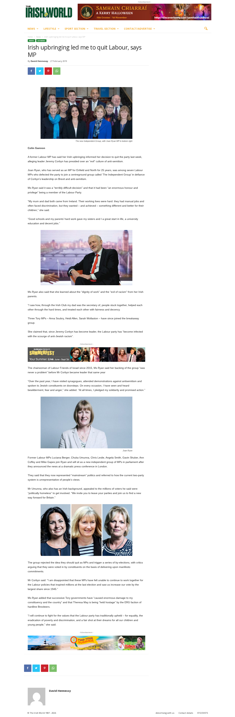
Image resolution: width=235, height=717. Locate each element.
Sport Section (75, 28)
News (31, 28)
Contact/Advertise (138, 28)
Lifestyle (50, 28)
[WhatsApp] (56, 71)
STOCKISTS (202, 712)
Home (30, 37)
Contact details (185, 712)
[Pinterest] (48, 71)
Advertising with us (165, 712)
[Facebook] (31, 71)
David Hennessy (39, 61)
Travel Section (104, 28)
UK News (41, 40)
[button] (206, 29)
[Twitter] (40, 71)
